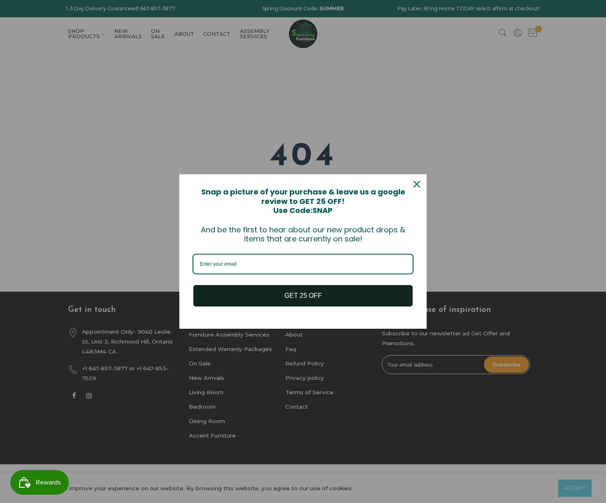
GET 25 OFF (303, 295)
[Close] (417, 184)
